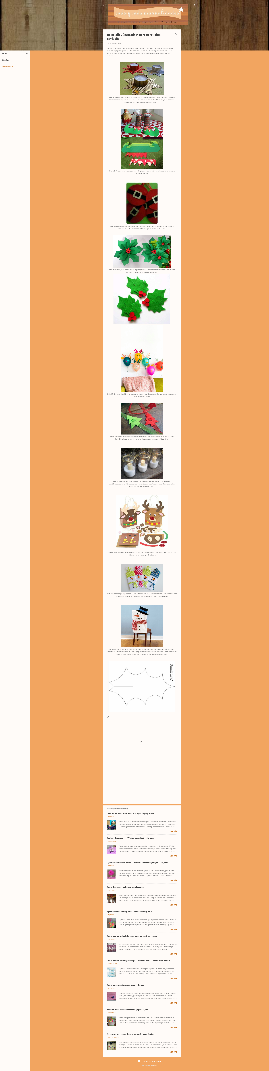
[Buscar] (195, 6)
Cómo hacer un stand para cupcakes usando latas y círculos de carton (138, 960)
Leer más (173, 831)
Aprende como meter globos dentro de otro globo (129, 911)
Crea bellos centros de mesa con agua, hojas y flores (130, 813)
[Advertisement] (189, 61)
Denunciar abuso (8, 66)
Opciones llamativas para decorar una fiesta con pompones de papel (138, 862)
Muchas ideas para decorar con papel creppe (127, 1009)
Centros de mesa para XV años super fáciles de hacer (131, 838)
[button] (175, 34)
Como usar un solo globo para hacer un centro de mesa (132, 936)
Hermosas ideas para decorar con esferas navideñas (130, 1034)
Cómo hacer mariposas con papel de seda (125, 985)
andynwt (154, 1065)
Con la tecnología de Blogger (151, 1061)
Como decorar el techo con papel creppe (125, 887)
